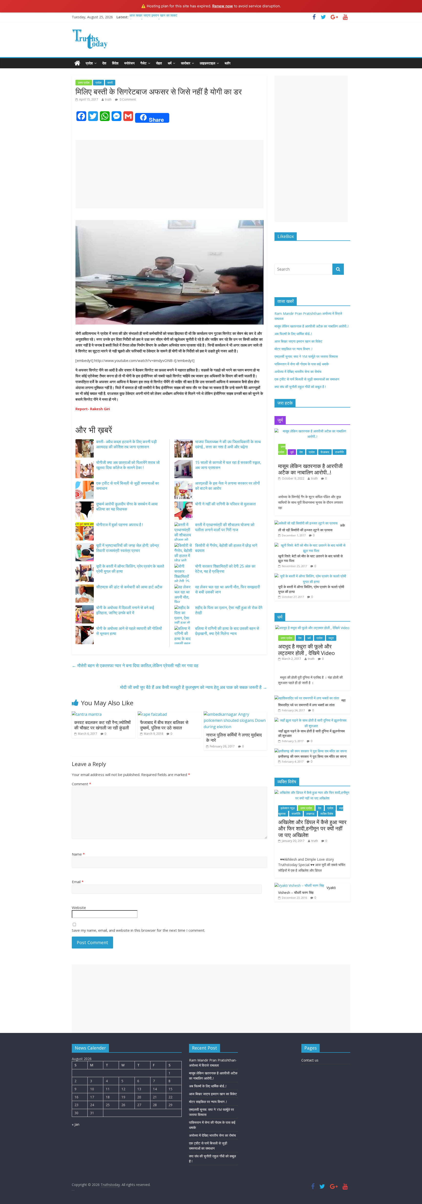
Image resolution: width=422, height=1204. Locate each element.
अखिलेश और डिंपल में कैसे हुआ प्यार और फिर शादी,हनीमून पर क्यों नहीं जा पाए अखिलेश (312, 828)
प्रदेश (89, 63)
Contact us (309, 1060)
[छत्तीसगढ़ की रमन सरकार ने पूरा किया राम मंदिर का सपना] (310, 751)
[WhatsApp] (2, 74)
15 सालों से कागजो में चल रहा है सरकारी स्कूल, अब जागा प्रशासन (228, 465)
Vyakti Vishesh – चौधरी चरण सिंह (307, 890)
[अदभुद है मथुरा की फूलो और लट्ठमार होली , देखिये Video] (312, 627)
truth (108, 99)
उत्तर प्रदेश (84, 83)
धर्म (169, 63)
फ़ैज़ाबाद (325, 452)
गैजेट (143, 63)
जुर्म (292, 452)
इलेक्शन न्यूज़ (288, 808)
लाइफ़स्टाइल (207, 63)
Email (78, 881)
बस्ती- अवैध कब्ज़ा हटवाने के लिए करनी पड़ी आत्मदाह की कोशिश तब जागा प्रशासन (126, 444)
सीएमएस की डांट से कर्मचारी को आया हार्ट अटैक (129, 587)
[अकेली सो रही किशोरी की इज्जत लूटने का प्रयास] (306, 523)
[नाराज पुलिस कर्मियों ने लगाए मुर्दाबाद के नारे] (235, 714)
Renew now (222, 6)
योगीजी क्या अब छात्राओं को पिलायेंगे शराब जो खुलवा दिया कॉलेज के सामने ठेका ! (128, 465)
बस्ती (110, 83)
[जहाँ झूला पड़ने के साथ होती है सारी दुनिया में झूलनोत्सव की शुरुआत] (311, 720)
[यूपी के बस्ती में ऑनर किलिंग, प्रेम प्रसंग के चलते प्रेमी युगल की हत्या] (311, 576)
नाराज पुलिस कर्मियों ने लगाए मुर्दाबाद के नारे (234, 737)
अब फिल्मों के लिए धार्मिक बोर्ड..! (293, 333)
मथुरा (331, 638)
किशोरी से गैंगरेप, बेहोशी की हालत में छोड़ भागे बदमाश (226, 548)
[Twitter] (2, 72)
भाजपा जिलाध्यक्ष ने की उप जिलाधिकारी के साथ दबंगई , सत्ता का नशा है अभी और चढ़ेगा (228, 444)
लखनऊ (310, 814)
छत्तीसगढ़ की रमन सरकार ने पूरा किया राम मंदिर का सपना (312, 756)
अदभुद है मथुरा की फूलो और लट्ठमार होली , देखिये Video (306, 649)
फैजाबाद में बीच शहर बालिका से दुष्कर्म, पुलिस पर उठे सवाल (164, 725)
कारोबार (185, 63)
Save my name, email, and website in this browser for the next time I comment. (138, 930)
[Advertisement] (169, 174)
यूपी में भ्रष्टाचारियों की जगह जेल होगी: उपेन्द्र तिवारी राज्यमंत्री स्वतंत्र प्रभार (127, 548)
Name (78, 854)
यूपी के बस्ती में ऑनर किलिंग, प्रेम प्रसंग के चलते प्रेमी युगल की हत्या (130, 568)
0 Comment (127, 99)
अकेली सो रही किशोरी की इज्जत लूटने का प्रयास (311, 527)
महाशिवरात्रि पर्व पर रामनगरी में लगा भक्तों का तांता (312, 702)
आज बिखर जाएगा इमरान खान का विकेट (153, 17)
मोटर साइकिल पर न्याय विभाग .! (293, 349)
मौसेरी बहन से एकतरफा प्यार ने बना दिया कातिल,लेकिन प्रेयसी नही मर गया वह (135, 665)
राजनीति (339, 452)
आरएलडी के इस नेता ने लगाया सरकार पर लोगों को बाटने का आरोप (227, 485)
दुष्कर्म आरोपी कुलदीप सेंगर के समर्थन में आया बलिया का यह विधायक (127, 506)
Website (79, 907)
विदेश (115, 63)
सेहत (159, 63)
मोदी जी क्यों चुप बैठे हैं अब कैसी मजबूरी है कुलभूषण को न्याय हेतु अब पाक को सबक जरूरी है (193, 687)
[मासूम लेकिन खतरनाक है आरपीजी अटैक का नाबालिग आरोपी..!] (312, 431)
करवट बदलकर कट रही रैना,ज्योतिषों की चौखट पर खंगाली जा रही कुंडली (102, 725)
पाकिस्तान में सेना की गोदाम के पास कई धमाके (301, 364)
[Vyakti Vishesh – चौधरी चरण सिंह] (299, 885)
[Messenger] (2, 76)
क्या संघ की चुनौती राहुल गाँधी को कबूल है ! (300, 386)
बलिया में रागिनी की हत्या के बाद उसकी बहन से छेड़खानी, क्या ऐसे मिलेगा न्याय (227, 631)
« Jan (75, 1124)
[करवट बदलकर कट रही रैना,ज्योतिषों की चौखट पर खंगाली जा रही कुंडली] (87, 714)
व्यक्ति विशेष (326, 814)
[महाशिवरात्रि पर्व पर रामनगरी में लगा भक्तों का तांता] (306, 698)
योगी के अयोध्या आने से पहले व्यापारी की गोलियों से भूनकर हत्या (129, 631)
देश (104, 63)
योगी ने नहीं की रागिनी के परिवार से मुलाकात (225, 504)
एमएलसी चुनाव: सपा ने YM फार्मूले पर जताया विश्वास (306, 356)
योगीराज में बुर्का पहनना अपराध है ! (119, 524)
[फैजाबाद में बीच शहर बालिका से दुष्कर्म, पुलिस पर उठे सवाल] (152, 714)
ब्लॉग (227, 63)
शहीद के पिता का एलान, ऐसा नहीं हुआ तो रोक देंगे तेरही (228, 610)
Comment (81, 783)
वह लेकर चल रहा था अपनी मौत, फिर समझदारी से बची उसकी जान (227, 589)
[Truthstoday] (77, 63)
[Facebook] (2, 70)
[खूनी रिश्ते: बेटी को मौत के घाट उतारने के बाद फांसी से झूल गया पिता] (311, 545)
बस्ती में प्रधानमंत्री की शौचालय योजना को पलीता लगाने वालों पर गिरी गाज (224, 527)
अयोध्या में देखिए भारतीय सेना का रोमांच (297, 371)
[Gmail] (2, 78)
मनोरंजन (129, 63)
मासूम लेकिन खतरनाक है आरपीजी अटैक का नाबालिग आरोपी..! (311, 326)
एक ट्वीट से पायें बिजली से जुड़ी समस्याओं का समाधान (127, 485)
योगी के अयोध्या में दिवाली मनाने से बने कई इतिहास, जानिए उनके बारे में (125, 610)
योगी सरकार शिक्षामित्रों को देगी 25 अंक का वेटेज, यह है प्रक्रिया (225, 568)
